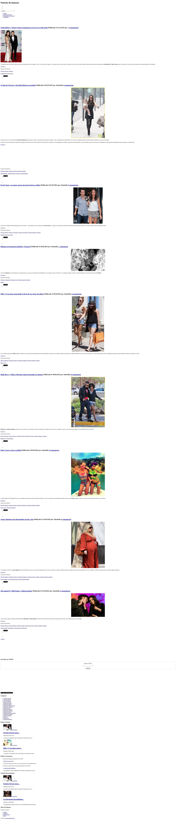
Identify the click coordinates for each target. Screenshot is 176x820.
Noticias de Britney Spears (9, 705)
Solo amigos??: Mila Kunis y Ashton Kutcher (16, 591)
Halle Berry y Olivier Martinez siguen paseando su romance (22, 374)
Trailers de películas (7, 719)
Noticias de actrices (13, 360)
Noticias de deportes (7, 709)
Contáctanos (6, 17)
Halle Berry (3, 438)
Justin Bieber (3, 73)
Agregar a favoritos (7, 14)
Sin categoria (6, 718)
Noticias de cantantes (13, 232)
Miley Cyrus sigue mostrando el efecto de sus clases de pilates (22, 294)
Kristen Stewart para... (11, 733)
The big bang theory (11, 507)
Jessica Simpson (4, 579)
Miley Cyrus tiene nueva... (12, 748)
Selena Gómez (10, 73)
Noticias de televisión (23, 232)
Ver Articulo (14, 729)
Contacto (5, 813)
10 (3, 639)
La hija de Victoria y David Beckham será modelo (18, 85)
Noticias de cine (13, 280)
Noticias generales (17, 171)
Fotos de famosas (4, 360)
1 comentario (63, 246)
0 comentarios (74, 28)
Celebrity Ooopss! (4, 71)
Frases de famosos (7, 702)
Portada (5, 13)
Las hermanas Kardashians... (9, 768)
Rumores (11, 71)
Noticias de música (7, 712)
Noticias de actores (21, 436)
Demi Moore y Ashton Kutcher (14, 628)
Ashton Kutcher (4, 628)
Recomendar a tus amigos (8, 16)
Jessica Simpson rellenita (23, 579)
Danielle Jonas (4, 235)
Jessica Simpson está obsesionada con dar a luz (17, 519)
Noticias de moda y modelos (7, 171)
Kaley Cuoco (3, 507)
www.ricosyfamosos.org (9, 818)
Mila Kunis (24, 628)
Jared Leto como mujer (8, 761)
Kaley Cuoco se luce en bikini (11, 450)
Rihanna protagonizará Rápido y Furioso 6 (16, 246)
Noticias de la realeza (8, 710)
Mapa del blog (6, 814)
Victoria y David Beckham (22, 173)
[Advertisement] (26, 22)
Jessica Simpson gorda (13, 579)
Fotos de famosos (4, 232)
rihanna (2, 282)
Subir (4, 815)
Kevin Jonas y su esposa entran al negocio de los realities (20, 185)
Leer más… (3, 66)
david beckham (4, 173)
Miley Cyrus (3, 362)
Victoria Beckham (12, 173)
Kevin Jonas (10, 235)
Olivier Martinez (9, 438)
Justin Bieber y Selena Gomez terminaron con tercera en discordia (24, 28)
